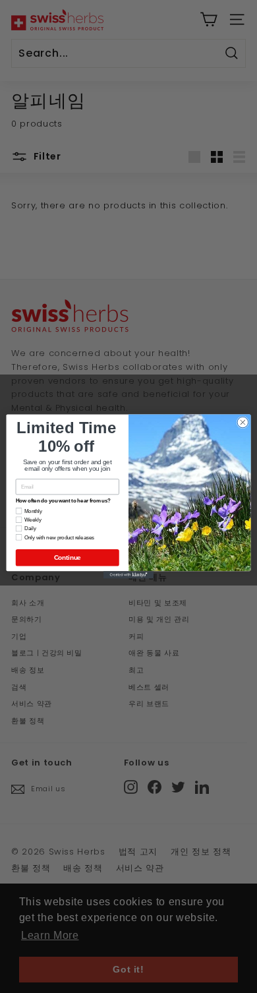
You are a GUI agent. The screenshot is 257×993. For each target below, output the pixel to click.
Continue (67, 557)
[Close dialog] (242, 422)
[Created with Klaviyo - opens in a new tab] (128, 574)
